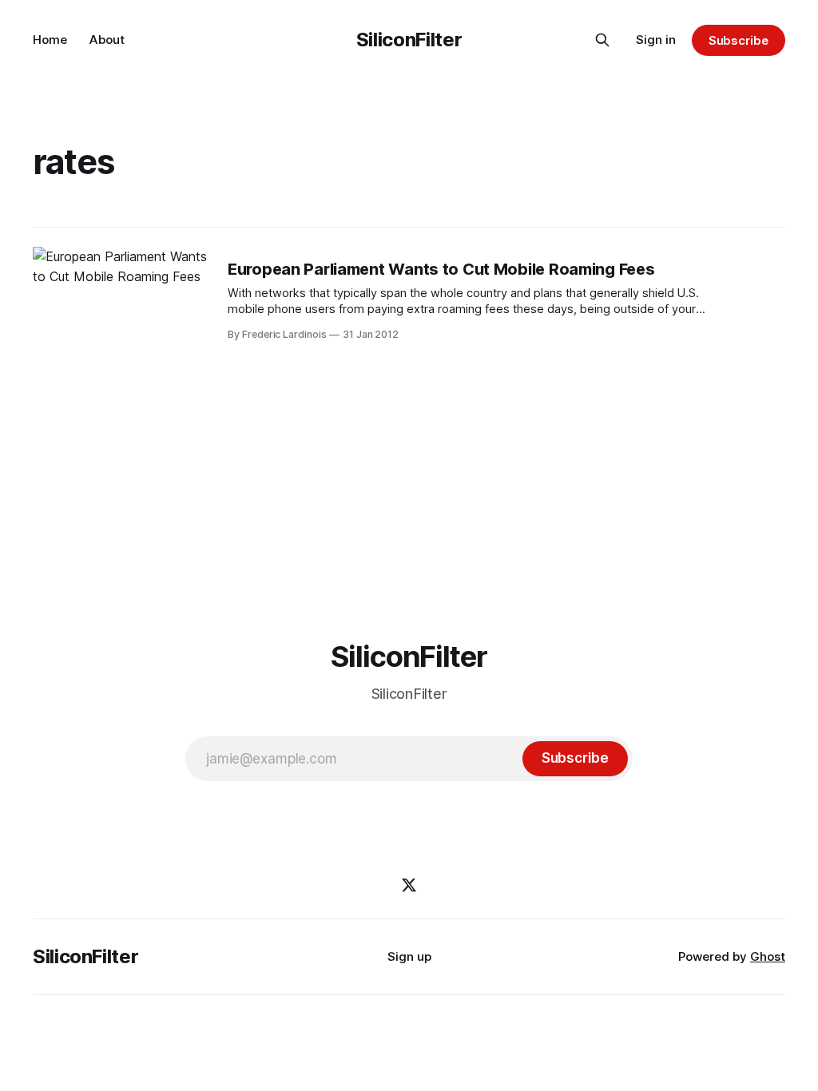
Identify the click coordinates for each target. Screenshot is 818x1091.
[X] (409, 885)
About (107, 39)
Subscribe (738, 40)
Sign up (409, 956)
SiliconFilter (409, 39)
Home (50, 39)
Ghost (767, 956)
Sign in (656, 39)
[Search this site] (602, 40)
